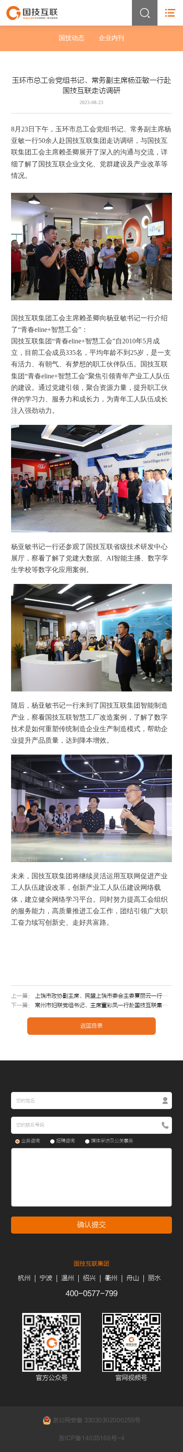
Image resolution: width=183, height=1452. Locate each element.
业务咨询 (30, 1141)
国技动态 (71, 38)
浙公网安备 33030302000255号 (95, 1420)
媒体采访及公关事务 (112, 1141)
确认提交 (91, 1225)
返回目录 (91, 1026)
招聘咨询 (65, 1141)
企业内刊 (111, 38)
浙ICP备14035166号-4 (92, 1438)
